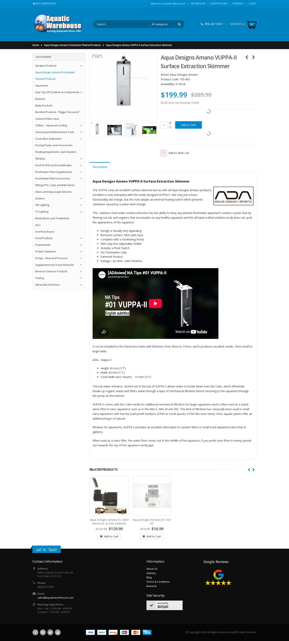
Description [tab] (100, 167)
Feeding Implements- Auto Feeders (55, 152)
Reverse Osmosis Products (51, 271)
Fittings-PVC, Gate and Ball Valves (55, 185)
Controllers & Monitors (48, 138)
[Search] (179, 24)
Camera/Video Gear (47, 118)
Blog (149, 577)
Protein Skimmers (45, 251)
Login (252, 3)
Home (35, 45)
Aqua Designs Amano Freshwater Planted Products (72, 45)
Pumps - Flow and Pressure (51, 258)
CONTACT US (237, 24)
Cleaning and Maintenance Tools (54, 132)
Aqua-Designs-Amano (184, 74)
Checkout (238, 3)
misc (37, 225)
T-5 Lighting (41, 211)
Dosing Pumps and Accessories (54, 145)
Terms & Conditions (158, 581)
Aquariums (41, 85)
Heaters (40, 198)
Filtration (40, 158)
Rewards (151, 586)
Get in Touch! (46, 549)
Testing (39, 278)
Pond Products (44, 238)
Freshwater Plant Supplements (53, 172)
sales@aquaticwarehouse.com (55, 597)
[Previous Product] (247, 57)
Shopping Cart (219, 3)
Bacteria (40, 99)
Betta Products (44, 105)
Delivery (151, 573)
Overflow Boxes (44, 231)
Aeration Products (46, 65)
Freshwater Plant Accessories (52, 178)
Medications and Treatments (52, 218)
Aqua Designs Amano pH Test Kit (152, 521)
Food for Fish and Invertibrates (53, 165)
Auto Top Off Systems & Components (57, 92)
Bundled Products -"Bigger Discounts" (57, 112)
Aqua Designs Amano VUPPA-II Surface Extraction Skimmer (139, 45)
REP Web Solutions (245, 632)
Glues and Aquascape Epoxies (53, 191)
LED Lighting (42, 205)
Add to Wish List (178, 153)
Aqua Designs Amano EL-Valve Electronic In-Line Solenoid (109, 521)
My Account (198, 3)
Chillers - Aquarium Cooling (51, 125)
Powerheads (43, 245)
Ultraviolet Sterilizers (47, 284)
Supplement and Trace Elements (54, 265)
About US (151, 568)
